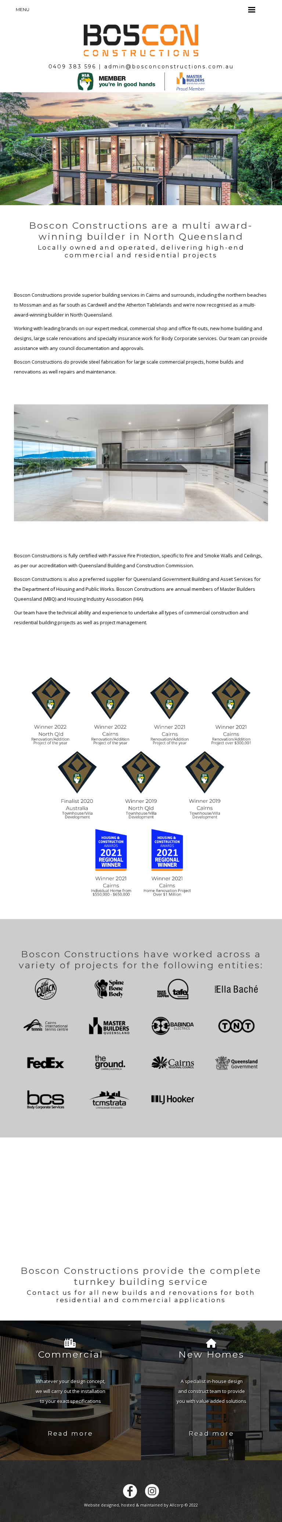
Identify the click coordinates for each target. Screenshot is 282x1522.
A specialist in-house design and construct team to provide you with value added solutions (211, 1391)
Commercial (70, 1354)
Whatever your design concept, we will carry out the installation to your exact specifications (70, 1391)
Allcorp (177, 1505)
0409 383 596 (72, 66)
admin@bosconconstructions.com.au (169, 66)
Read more (70, 1433)
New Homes (211, 1354)
